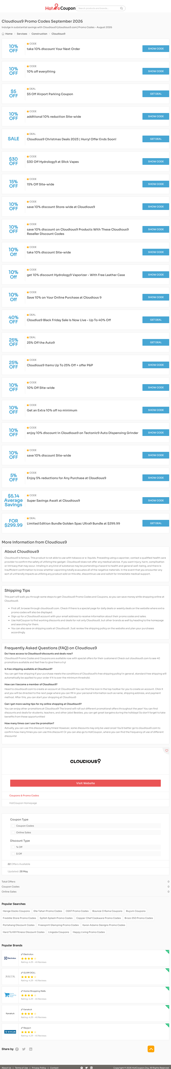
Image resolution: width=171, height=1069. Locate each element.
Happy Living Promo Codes (89, 932)
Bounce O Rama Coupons (107, 911)
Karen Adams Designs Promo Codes (103, 925)
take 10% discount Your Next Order (53, 49)
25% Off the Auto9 (41, 343)
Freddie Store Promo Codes (19, 918)
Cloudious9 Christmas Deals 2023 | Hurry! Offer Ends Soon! (71, 139)
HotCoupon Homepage (23, 803)
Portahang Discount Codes (19, 925)
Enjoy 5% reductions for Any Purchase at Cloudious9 (66, 478)
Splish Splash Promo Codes (56, 918)
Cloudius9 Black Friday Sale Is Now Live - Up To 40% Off (69, 320)
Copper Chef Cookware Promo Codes (98, 918)
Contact (54, 1067)
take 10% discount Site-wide (49, 252)
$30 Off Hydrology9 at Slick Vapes (53, 162)
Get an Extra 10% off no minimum (52, 410)
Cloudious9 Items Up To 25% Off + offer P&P (60, 365)
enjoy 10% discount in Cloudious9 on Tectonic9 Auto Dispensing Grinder (82, 433)
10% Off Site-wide (41, 388)
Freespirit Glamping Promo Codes (58, 925)
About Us (6, 1067)
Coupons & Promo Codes (24, 795)
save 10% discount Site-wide (49, 455)
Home (9, 33)
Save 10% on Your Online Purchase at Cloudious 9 (64, 297)
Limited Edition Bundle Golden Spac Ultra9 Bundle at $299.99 (73, 523)
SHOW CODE (156, 48)
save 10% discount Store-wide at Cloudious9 (61, 207)
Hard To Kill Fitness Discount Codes (24, 932)
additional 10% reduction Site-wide (54, 117)
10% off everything (41, 71)
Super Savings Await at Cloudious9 (53, 500)
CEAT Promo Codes (77, 911)
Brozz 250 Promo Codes (139, 918)
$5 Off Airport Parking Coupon (50, 94)
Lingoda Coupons (58, 932)
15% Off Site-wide (40, 184)
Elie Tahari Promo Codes (48, 911)
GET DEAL (156, 93)
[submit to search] (121, 8)
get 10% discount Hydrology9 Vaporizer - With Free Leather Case (76, 275)
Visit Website (85, 783)
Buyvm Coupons (136, 911)
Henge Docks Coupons (16, 911)
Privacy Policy (39, 1067)
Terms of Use (21, 1067)
